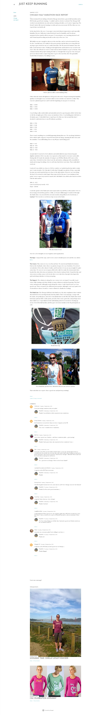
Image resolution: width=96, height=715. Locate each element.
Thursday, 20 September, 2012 (50, 487)
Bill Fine (36, 435)
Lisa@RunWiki (38, 511)
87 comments (37, 660)
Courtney (36, 497)
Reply (35, 417)
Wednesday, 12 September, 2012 (51, 410)
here (31, 260)
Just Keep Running (33, 4)
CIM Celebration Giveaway (43, 698)
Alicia (35, 530)
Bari (35, 449)
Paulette (41, 411)
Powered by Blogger (49, 710)
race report (15, 20)
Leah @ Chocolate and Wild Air (42, 468)
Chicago (15, 18)
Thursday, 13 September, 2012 (49, 511)
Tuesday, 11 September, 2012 (46, 406)
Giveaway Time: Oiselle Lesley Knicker (49, 658)
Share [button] (14, 12)
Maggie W (37, 544)
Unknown (36, 406)
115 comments (37, 700)
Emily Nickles (37, 420)
